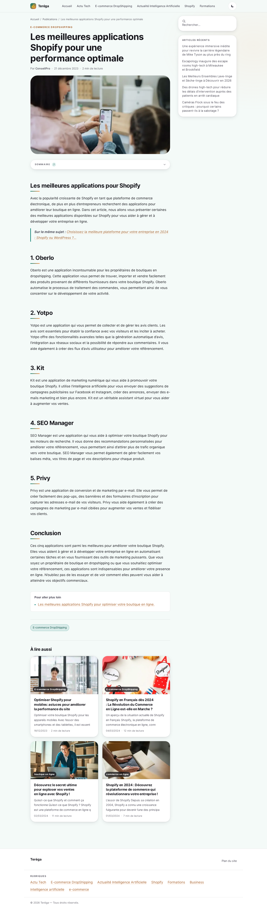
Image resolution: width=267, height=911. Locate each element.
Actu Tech (83, 6)
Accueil (67, 6)
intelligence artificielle (47, 889)
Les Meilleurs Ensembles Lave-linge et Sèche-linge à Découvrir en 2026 (207, 78)
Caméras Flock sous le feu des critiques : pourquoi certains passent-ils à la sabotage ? (203, 107)
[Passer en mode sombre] (232, 6)
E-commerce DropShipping (113, 6)
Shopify (190, 6)
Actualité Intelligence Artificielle (158, 6)
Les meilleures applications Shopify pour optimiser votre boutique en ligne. (96, 604)
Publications (50, 19)
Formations (207, 6)
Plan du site (229, 860)
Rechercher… (191, 25)
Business (197, 882)
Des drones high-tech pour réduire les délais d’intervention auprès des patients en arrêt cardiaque (206, 91)
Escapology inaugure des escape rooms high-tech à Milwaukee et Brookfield (205, 65)
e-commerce (79, 889)
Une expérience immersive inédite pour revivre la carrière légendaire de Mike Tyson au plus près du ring (206, 50)
